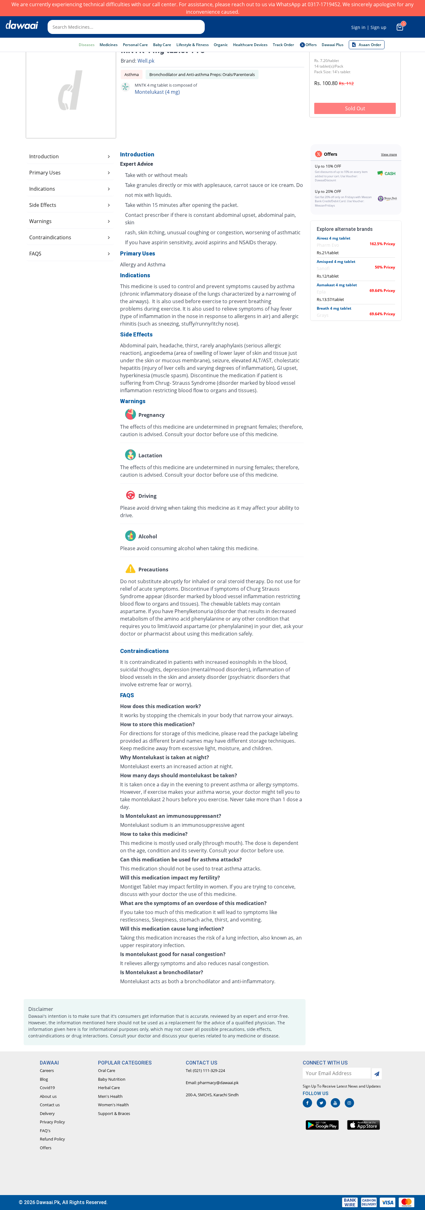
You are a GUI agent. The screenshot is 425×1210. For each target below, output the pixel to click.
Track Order (283, 44)
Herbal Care (109, 1087)
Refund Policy (52, 1139)
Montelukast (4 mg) (157, 91)
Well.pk (146, 60)
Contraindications (50, 237)
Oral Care (106, 1070)
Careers (47, 1070)
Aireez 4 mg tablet (333, 238)
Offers (45, 1147)
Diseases (87, 44)
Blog (44, 1079)
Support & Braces (114, 1113)
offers (311, 44)
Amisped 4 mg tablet (336, 261)
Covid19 (47, 1087)
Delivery (47, 1113)
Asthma (131, 74)
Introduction (44, 156)
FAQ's (45, 1130)
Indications (42, 188)
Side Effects (42, 205)
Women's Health (113, 1105)
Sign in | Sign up (368, 27)
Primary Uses (45, 172)
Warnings (40, 221)
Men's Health (110, 1096)
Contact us (50, 1105)
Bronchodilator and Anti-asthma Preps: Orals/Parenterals (202, 74)
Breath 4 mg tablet (334, 308)
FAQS (35, 253)
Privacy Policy (52, 1122)
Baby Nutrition (111, 1079)
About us (48, 1096)
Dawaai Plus (332, 44)
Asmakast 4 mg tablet (337, 285)
